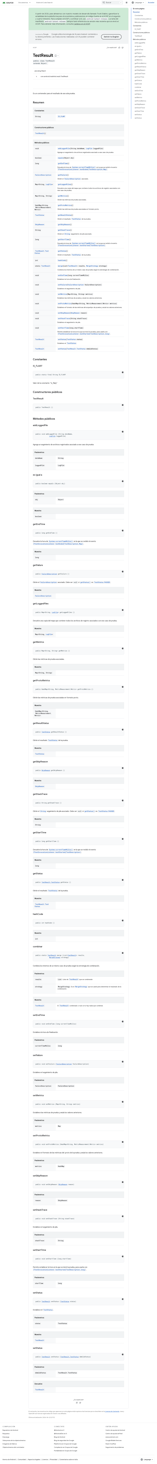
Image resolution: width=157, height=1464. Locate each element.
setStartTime (63, 328)
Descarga (6, 1437)
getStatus (62, 251)
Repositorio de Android (10, 1430)
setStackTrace (64, 318)
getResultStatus (64, 215)
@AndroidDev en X (60, 1434)
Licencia (45, 1459)
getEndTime (62, 163)
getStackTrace (64, 230)
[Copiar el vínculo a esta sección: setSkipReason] (50, 1176)
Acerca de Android (9, 1459)
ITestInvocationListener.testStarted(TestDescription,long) (84, 334)
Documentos (23, 3)
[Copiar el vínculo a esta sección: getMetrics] (46, 642)
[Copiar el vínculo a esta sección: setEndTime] (47, 1015)
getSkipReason (64, 224)
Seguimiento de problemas (115, 1447)
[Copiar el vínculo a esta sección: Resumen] (46, 102)
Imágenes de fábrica (10, 1444)
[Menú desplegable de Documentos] (31, 2)
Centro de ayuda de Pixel (114, 1434)
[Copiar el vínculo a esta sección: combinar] (44, 946)
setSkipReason (64, 313)
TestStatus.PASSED (102, 582)
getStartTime (63, 239)
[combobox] (112, 2)
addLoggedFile (64, 148)
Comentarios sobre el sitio (68, 1459)
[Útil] (119, 47)
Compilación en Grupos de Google (66, 1447)
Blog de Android (59, 1437)
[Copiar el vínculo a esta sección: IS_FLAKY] (44, 366)
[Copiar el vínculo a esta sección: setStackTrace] (49, 1210)
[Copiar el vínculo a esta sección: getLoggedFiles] (50, 604)
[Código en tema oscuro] (122, 372)
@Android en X (59, 1430)
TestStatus (39, 215)
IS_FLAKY (61, 116)
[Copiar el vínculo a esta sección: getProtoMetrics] (52, 680)
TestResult (39, 133)
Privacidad (53, 1459)
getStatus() (85, 582)
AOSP (35, 47)
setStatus (62, 339)
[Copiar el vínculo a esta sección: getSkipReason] (50, 762)
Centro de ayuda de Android (115, 1430)
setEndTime (62, 275)
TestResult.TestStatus (76, 349)
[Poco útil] (122, 47)
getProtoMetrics (64, 205)
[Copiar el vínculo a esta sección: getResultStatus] (51, 723)
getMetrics (62, 196)
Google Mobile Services (113, 1440)
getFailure (62, 175)
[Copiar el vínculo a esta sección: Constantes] (49, 359)
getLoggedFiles (64, 184)
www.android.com (112, 1437)
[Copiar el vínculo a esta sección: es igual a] (44, 475)
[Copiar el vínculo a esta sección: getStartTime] (48, 832)
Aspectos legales (34, 1459)
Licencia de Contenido (112, 1411)
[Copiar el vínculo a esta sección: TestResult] (45, 399)
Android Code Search (44, 3)
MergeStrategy (92, 266)
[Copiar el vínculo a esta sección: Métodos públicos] (57, 419)
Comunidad (22, 1459)
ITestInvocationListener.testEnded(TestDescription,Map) (82, 169)
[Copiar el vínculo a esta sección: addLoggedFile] (50, 425)
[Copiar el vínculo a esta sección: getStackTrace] (49, 794)
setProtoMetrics (64, 303)
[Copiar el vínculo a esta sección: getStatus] (45, 873)
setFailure (62, 285)
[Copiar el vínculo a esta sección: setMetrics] (46, 1095)
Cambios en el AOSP (82, 24)
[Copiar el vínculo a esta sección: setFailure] (45, 1055)
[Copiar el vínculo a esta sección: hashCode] (45, 914)
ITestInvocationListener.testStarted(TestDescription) (81, 245)
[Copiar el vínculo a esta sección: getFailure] (45, 565)
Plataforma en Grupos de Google (65, 1444)
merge (60, 266)
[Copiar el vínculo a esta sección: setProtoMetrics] (52, 1135)
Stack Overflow (111, 1444)
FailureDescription (43, 175)
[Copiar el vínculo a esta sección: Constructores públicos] (64, 392)
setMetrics (62, 294)
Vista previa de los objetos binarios (14, 1440)
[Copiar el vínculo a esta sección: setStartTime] (48, 1250)
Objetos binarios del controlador (13, 1447)
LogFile (89, 148)
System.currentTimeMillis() (83, 167)
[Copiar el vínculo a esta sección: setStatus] (44, 1293)
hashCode (61, 260)
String (67, 234)
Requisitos (6, 1434)
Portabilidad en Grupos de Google (65, 1451)
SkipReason (39, 224)
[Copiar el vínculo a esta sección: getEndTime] (47, 524)
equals (60, 158)
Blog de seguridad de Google (64, 1440)
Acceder (151, 3)
